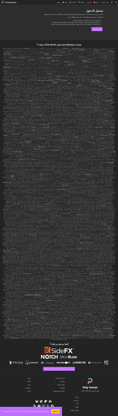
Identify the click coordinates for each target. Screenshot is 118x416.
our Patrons (68, 44)
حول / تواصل (105, 2)
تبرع (29, 378)
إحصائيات (28, 388)
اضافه (66, 2)
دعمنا (97, 2)
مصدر (29, 385)
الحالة (29, 391)
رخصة (77, 397)
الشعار (77, 407)
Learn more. (45, 411)
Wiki (29, 381)
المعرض (89, 2)
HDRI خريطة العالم (59, 391)
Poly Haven (10, 2)
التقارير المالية (74, 410)
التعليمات (62, 381)
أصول (58, 2)
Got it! (55, 411)
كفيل (97, 14)
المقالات (62, 388)
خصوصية (76, 400)
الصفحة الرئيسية (60, 378)
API (77, 404)
